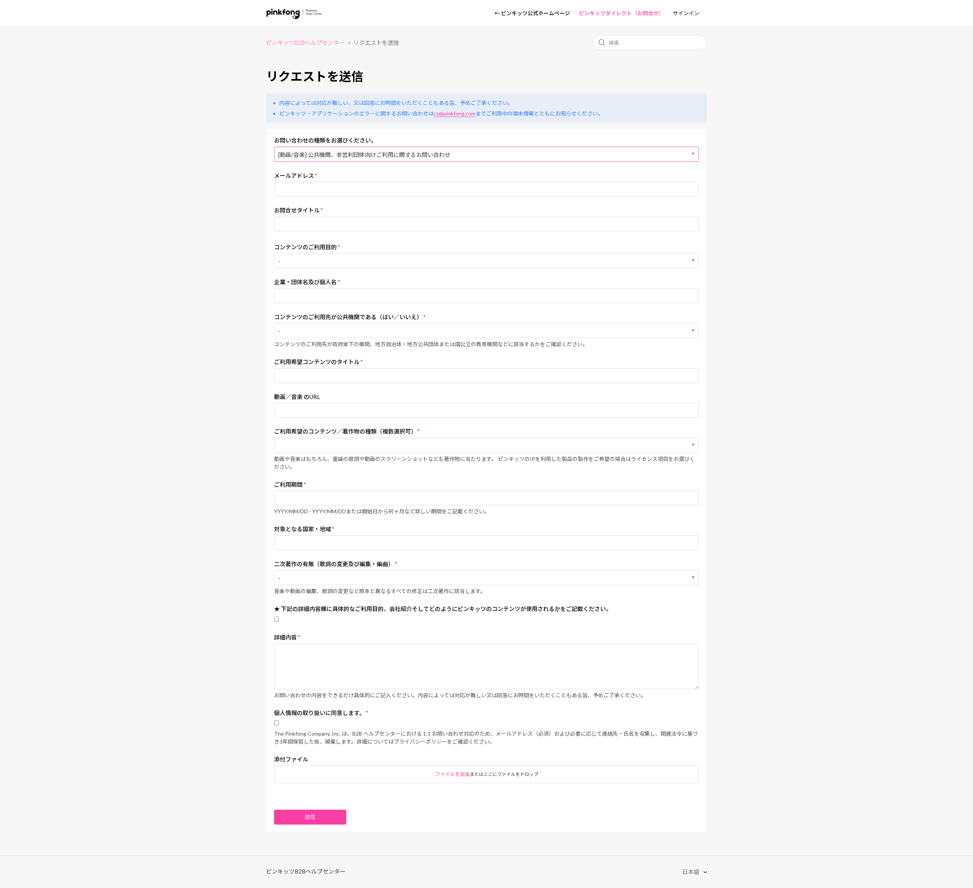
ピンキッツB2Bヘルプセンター (305, 42)
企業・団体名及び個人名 (305, 282)
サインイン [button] (686, 13)
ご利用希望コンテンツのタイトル (317, 361)
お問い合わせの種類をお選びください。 (325, 140)
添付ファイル (291, 759)
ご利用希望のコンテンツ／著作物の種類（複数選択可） (345, 431)
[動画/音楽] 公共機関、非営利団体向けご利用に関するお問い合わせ (364, 154)
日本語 (691, 871)
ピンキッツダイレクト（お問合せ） (621, 13)
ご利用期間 (288, 484)
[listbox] (486, 445)
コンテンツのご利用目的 (305, 247)
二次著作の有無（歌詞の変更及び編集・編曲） (334, 563)
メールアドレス (294, 175)
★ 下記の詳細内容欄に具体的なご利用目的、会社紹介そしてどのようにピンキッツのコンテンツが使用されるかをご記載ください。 (443, 608)
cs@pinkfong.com (454, 113)
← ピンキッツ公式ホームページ (532, 13)
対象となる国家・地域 (302, 529)
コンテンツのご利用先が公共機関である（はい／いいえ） (348, 316)
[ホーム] (294, 17)
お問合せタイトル (297, 210)
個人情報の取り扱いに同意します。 (319, 712)
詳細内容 (285, 637)
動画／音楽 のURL (297, 396)
